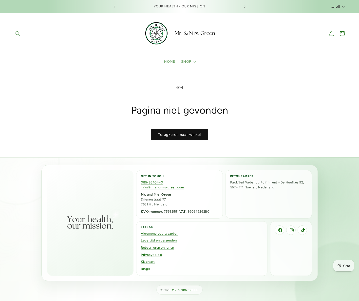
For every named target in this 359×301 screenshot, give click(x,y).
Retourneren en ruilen (157, 247)
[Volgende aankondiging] (244, 6)
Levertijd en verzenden (159, 240)
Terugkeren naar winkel (179, 134)
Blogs (145, 269)
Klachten (148, 261)
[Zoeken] (17, 33)
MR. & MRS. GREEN (185, 290)
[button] (188, 62)
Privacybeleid (151, 255)
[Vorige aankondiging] (114, 6)
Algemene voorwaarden (159, 233)
